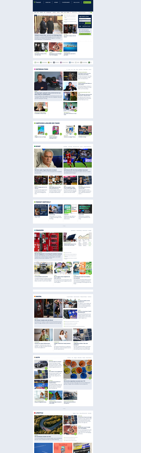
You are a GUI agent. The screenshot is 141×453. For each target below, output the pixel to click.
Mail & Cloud (76, 2)
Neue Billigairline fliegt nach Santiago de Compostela (71, 440)
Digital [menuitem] (58, 12)
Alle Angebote (88, 2)
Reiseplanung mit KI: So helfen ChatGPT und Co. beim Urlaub (72, 321)
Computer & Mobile (70, 296)
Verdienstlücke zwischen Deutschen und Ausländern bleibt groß (71, 258)
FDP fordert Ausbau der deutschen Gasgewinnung (71, 254)
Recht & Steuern (85, 230)
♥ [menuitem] (70, 12)
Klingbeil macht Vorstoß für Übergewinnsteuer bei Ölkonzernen (70, 256)
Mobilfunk (48, 2)
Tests (72, 357)
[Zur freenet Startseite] (37, 2)
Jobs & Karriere (73, 230)
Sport (38, 146)
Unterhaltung (42, 69)
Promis (69, 69)
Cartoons (90, 69)
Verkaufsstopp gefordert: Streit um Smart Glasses (70, 324)
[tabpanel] (48, 27)
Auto (38, 357)
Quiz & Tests (81, 69)
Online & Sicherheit (77, 296)
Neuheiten (69, 357)
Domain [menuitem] (68, 12)
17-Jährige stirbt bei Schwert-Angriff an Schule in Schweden (70, 19)
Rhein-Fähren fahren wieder (68, 252)
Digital (39, 296)
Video (74, 69)
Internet (56, 2)
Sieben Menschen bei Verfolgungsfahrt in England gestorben (70, 22)
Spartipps (89, 230)
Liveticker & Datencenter (87, 146)
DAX (79, 242)
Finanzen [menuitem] (41, 12)
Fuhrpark (84, 357)
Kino (72, 69)
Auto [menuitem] (44, 12)
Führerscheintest (88, 357)
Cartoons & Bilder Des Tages (48, 123)
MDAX (80, 243)
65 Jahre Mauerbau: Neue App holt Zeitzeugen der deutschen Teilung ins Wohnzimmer (75, 326)
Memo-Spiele (86, 69)
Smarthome (89, 296)
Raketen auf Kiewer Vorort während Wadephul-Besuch (70, 17)
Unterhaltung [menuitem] (48, 12)
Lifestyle (39, 413)
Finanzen (40, 230)
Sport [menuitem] (38, 12)
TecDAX (80, 245)
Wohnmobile (80, 357)
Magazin (75, 357)
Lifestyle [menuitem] (54, 12)
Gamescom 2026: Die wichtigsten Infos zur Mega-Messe (71, 323)
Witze (77, 69)
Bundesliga (65, 146)
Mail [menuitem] (65, 12)
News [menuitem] (35, 12)
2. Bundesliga (70, 146)
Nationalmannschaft (76, 146)
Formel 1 (81, 146)
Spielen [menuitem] (62, 12)
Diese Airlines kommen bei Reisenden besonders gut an (71, 437)
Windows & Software (83, 296)
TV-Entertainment (66, 2)
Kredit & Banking (79, 230)
